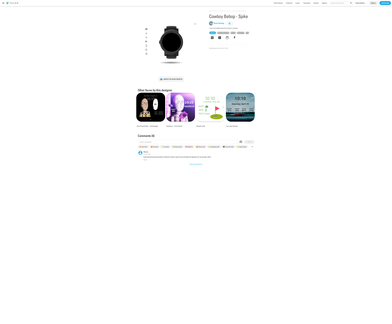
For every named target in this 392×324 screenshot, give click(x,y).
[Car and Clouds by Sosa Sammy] (240, 107)
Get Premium (278, 3)
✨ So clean (165, 147)
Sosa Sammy (219, 23)
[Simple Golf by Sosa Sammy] (210, 107)
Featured (289, 3)
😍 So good (154, 147)
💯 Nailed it (189, 147)
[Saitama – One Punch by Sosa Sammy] (180, 107)
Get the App (385, 3)
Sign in (373, 3)
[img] (211, 23)
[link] (12, 3)
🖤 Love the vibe (228, 147)
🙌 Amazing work (213, 147)
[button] (385, 3)
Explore (324, 3)
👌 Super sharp (242, 147)
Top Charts (306, 3)
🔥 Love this (143, 147)
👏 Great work (177, 147)
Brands (316, 3)
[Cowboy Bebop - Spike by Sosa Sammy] (171, 42)
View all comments (196, 164)
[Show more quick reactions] (252, 146)
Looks (297, 3)
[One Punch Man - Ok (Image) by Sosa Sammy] (150, 107)
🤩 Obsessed (200, 147)
